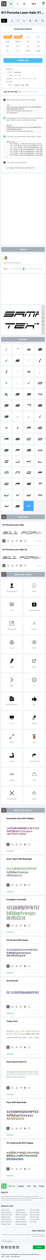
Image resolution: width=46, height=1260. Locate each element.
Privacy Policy (6, 1224)
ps (28, 46)
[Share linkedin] (17, 1247)
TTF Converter (35, 1210)
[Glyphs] (23, 21)
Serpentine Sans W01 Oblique (20, 818)
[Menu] (24, 4)
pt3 (17, 46)
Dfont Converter (6, 1222)
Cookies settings (21, 1224)
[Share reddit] (6, 1247)
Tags (34, 1186)
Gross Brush (12, 980)
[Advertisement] (23, 209)
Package (41, 1186)
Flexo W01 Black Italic (16, 1102)
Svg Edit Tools (20, 1210)
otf (28, 42)
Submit (38, 1247)
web (17, 37)
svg (28, 37)
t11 (18, 51)
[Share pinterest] (14, 1247)
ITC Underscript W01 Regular (19, 1143)
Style (28, 1186)
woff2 (17, 42)
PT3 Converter (20, 1217)
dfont (28, 51)
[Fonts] (42, 21)
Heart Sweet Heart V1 (16, 1062)
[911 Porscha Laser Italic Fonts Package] (3, 516)
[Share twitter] (10, 1247)
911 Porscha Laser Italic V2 (14, 549)
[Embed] (20, 540)
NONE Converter (21, 1222)
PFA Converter (35, 1215)
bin (7, 46)
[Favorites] (11, 21)
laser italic (17, 72)
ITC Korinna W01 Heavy (17, 940)
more (28, 506)
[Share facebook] (2, 1247)
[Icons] (36, 21)
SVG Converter (20, 1212)
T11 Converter (34, 1219)
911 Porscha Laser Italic (13, 525)
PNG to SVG (5, 1210)
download (23, 60)
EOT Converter (35, 1212)
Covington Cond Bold (16, 899)
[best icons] (3, 810)
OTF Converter (6, 1212)
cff (38, 46)
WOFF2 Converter (21, 1215)
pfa (38, 42)
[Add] (4, 21)
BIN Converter (5, 1217)
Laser (23, 85)
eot (38, 37)
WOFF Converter (6, 1215)
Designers (21, 1186)
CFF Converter (6, 1219)
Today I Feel (11, 1021)
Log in (34, 4)
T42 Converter (20, 1219)
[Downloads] (12, 540)
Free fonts (4, 4)
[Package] (30, 21)
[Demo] (17, 21)
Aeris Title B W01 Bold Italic (19, 859)
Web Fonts (12, 1186)
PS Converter (34, 1217)
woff (8, 42)
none (38, 51)
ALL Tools (33, 1222)
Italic (27, 85)
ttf (7, 37)
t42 (7, 51)
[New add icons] (3, 574)
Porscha (17, 85)
